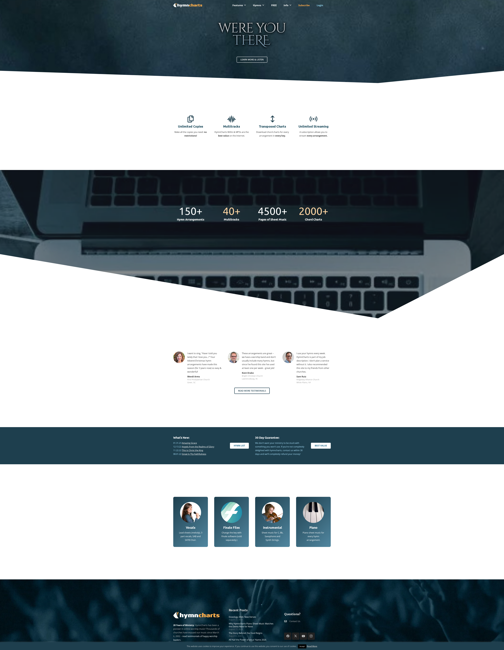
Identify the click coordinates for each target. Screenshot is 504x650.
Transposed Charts (272, 126)
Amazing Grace (189, 443)
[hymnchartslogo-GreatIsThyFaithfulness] (187, 5)
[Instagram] (311, 636)
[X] (295, 636)
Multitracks (231, 126)
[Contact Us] (286, 621)
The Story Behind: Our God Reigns (245, 633)
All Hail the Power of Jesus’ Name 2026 (247, 639)
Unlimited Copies (190, 126)
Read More (312, 646)
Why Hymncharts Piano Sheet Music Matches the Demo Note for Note (251, 625)
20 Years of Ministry (183, 625)
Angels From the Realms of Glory (198, 446)
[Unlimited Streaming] (313, 119)
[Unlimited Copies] (191, 119)
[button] (245, 5)
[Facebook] (287, 636)
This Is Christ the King (192, 450)
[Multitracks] (231, 119)
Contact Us (294, 621)
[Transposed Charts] (272, 119)
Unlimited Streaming (313, 126)
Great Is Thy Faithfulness (194, 454)
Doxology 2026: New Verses (242, 616)
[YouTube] (303, 636)
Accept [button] (302, 646)
